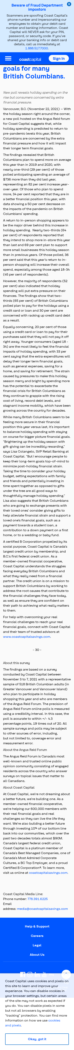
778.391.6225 (38, 899)
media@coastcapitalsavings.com (42, 908)
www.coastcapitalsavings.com (26, 636)
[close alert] (69, 4)
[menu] (8, 58)
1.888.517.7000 (36, 48)
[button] (59, 58)
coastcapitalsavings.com (48, 872)
